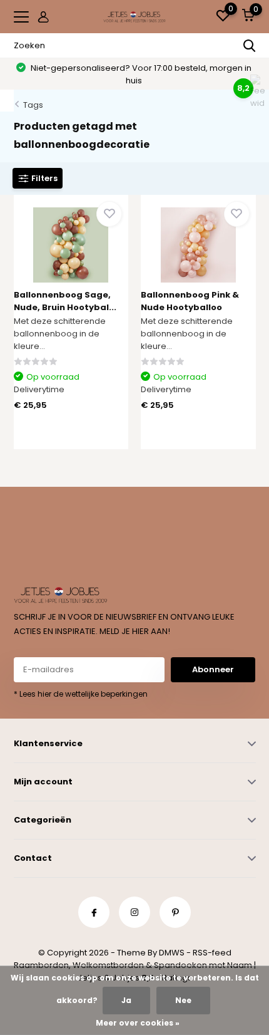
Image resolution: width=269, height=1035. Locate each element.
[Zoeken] (249, 45)
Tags (33, 105)
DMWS (172, 953)
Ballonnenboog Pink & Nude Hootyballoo (190, 301)
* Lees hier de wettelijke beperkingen (81, 694)
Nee (183, 1000)
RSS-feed (212, 953)
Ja (126, 1000)
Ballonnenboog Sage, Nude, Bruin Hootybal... (65, 301)
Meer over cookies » (138, 1022)
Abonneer (213, 669)
